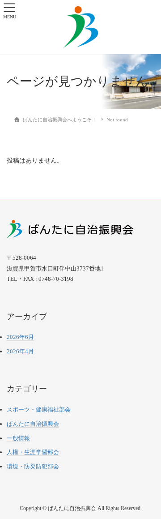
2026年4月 (20, 351)
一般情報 (18, 438)
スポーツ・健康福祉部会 (39, 409)
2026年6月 (20, 337)
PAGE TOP (148, 495)
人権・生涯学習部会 (33, 452)
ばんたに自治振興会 (33, 423)
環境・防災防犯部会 (33, 466)
